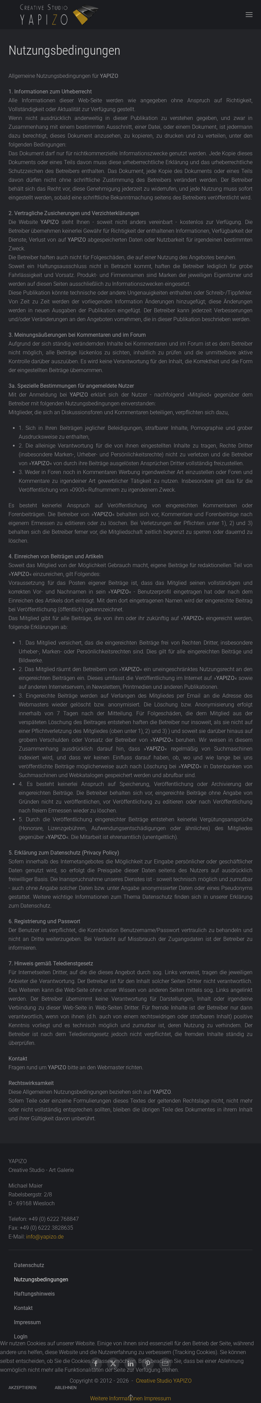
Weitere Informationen (116, 1398)
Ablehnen (65, 1387)
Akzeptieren (22, 1387)
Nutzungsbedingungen (41, 1279)
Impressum (27, 1322)
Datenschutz (29, 1265)
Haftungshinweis (34, 1294)
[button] (249, 14)
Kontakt (23, 1308)
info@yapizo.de (45, 1236)
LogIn (21, 1336)
